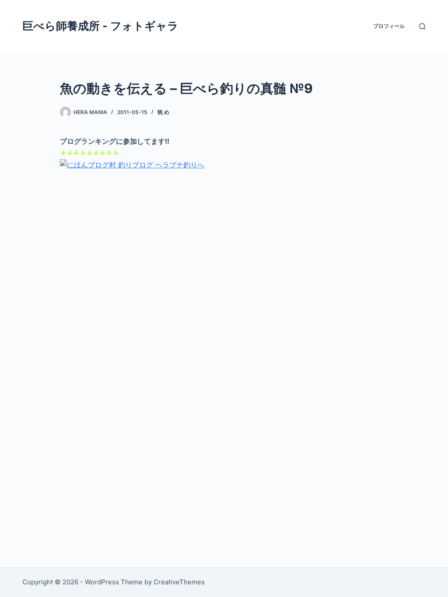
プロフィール (389, 26)
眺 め (163, 112)
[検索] (422, 26)
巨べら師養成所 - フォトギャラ (100, 25)
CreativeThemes (179, 582)
